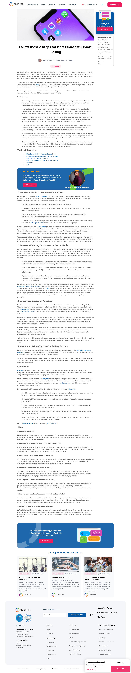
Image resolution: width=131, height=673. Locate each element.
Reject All (120, 669)
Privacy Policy (40, 669)
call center (71, 389)
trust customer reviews (27, 311)
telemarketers (24, 309)
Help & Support (52, 646)
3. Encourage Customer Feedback (37, 158)
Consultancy (103, 646)
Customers (50, 650)
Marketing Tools (74, 634)
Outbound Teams (104, 634)
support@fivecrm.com (71, 669)
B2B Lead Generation (106, 630)
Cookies (54, 669)
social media (42, 227)
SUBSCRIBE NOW (77, 615)
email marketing (64, 383)
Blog (48, 630)
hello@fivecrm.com (29, 423)
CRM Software (74, 630)
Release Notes (51, 654)
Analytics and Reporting (77, 646)
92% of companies (42, 196)
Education (102, 638)
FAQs (27, 165)
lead (37, 85)
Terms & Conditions (22, 669)
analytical (45, 379)
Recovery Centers (32, 4)
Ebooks (49, 658)
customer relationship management (29, 286)
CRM (47, 288)
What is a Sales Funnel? (61, 577)
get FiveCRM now (51, 423)
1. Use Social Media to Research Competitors (41, 154)
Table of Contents (103, 40)
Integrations (51, 642)
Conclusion (29, 162)
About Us (50, 634)
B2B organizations (36, 223)
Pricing (43, 4)
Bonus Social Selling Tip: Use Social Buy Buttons (42, 160)
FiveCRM (20, 370)
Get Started (114, 4)
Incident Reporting (105, 654)
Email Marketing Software (77, 642)
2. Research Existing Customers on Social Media (42, 156)
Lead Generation (74, 650)
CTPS (71, 638)
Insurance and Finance (106, 642)
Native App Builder (75, 654)
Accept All (120, 662)
